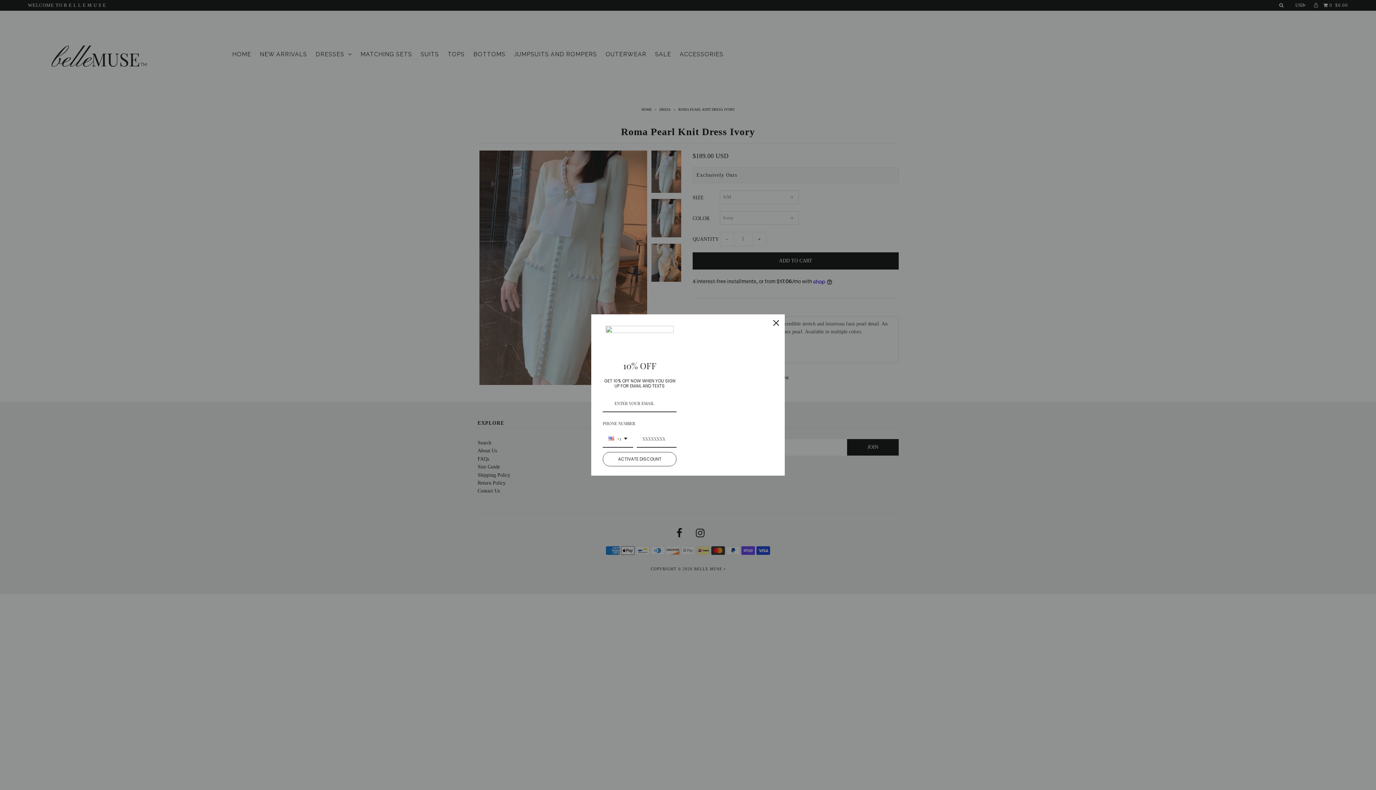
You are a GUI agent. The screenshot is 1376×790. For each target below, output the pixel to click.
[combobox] (618, 439)
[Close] (776, 323)
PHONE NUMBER (619, 423)
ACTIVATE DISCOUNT (639, 459)
